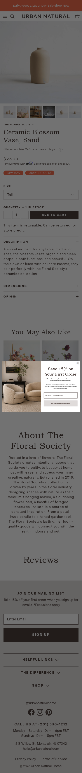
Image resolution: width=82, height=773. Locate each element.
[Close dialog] (78, 363)
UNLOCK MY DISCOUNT (60, 403)
